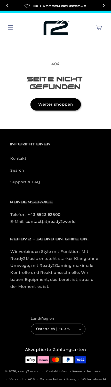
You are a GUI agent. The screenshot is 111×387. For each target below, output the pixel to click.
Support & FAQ (25, 182)
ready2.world (28, 371)
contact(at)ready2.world (51, 221)
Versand (16, 379)
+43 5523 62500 (44, 214)
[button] (10, 27)
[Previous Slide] (7, 6)
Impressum (96, 371)
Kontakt (18, 158)
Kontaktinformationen (64, 371)
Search (17, 170)
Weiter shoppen (55, 104)
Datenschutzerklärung (58, 379)
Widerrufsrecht (94, 379)
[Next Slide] (103, 6)
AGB (31, 379)
